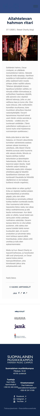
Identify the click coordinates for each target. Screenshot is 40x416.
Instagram (20, 399)
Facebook (20, 396)
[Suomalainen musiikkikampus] (10, 9)
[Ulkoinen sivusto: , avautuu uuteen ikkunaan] (20, 293)
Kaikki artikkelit (21, 287)
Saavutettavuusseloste (27, 408)
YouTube (20, 401)
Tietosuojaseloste (10, 408)
